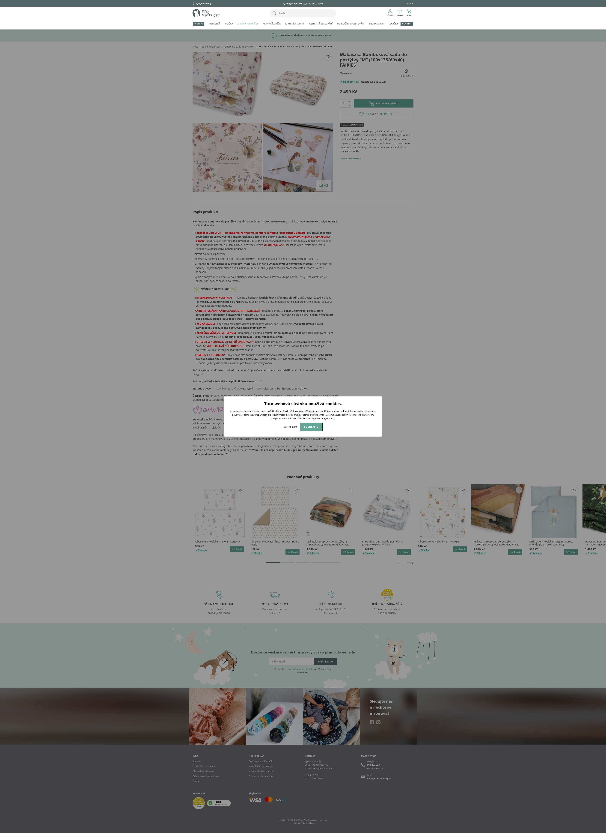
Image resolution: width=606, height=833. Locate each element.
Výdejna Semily (203, 3)
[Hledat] (274, 13)
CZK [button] (409, 3)
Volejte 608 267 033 (295, 3)
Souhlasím (311, 426)
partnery (262, 414)
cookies (343, 411)
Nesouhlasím (290, 426)
